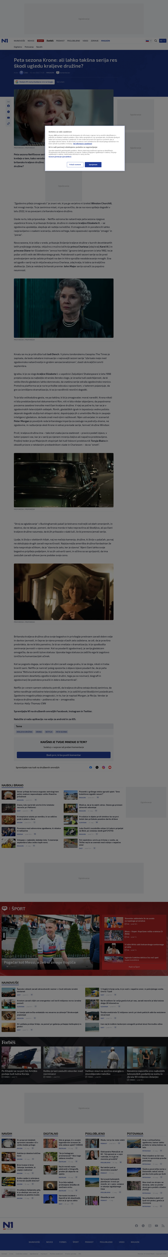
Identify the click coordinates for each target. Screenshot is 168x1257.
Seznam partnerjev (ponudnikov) (60, 157)
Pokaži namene (75, 165)
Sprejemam (93, 165)
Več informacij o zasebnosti (82, 144)
